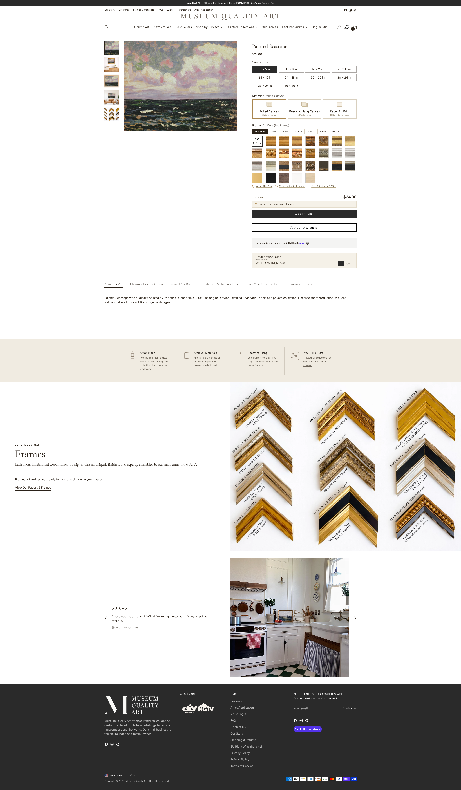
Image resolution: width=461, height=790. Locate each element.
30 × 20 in (318, 77)
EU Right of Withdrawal (246, 746)
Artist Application (242, 707)
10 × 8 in (291, 69)
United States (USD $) (120, 775)
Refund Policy (239, 759)
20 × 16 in (344, 69)
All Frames (260, 131)
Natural (336, 131)
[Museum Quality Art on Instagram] (350, 10)
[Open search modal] (106, 27)
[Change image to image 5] (111, 114)
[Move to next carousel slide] (353, 327)
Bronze (298, 131)
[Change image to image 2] (111, 64)
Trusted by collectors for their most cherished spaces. (317, 361)
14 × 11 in (317, 69)
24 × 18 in (291, 77)
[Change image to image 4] (111, 97)
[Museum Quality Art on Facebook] (345, 10)
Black (311, 131)
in (341, 263)
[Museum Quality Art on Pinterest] (355, 10)
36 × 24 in (265, 86)
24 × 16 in (264, 77)
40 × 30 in (291, 86)
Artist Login (238, 714)
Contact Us (238, 727)
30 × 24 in (344, 77)
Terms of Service (241, 766)
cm (348, 263)
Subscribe (350, 708)
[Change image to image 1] (111, 48)
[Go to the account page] (339, 27)
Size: (260, 62)
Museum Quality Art (136, 781)
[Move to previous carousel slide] (345, 327)
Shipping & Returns (243, 740)
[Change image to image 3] (111, 81)
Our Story (236, 733)
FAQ (233, 720)
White (323, 131)
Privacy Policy (240, 753)
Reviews (236, 701)
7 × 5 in (265, 69)
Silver (285, 131)
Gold (274, 131)
